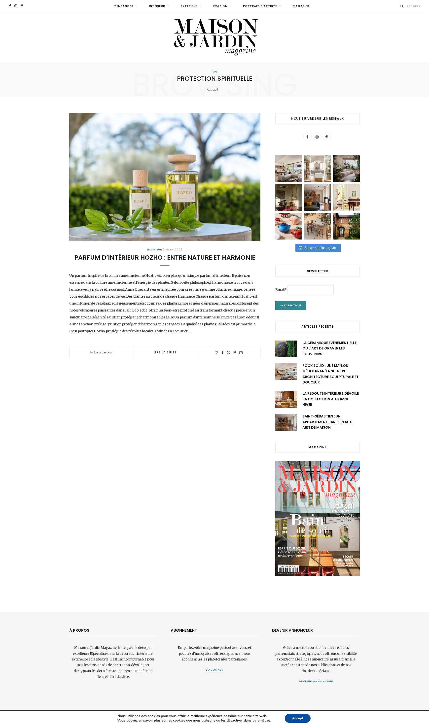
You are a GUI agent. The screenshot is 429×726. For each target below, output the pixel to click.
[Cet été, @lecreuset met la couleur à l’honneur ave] (288, 226)
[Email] (241, 352)
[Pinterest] (235, 352)
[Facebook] (222, 352)
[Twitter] (228, 352)
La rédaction (103, 352)
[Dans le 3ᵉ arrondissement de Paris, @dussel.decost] (317, 168)
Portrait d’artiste (260, 6)
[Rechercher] (402, 6)
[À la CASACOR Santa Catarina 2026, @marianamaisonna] (346, 168)
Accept (297, 718)
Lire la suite (165, 352)
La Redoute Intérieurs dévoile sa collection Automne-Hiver (330, 399)
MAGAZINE (301, 6)
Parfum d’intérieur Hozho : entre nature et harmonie (164, 257)
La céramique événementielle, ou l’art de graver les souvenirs (330, 348)
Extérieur (189, 6)
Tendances (123, 6)
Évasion (220, 6)
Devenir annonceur (316, 681)
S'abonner (215, 670)
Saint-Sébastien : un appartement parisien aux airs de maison (327, 422)
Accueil (212, 89)
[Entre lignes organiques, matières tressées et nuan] (317, 226)
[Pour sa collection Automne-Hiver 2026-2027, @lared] (346, 197)
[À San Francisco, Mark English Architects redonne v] (346, 226)
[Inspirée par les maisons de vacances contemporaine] (288, 197)
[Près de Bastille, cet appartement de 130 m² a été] (317, 197)
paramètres (261, 720)
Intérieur (157, 6)
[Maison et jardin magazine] (214, 37)
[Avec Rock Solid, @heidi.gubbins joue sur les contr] (288, 168)
